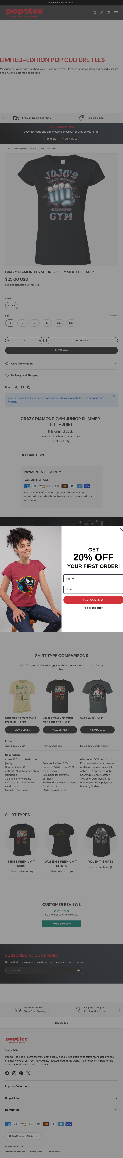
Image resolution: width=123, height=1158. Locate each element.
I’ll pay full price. (93, 607)
